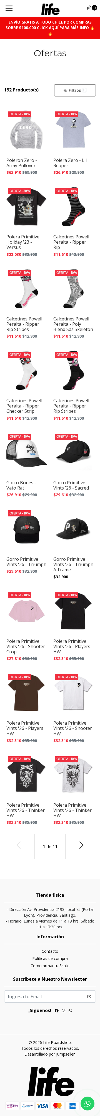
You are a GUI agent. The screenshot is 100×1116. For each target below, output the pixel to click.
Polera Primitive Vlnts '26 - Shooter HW (72, 728)
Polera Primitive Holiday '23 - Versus (22, 242)
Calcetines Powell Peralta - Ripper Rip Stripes (24, 324)
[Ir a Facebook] (57, 1011)
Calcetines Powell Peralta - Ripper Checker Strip (24, 406)
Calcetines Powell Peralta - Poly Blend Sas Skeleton (73, 324)
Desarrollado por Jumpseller (49, 1054)
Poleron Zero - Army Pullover (21, 163)
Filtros (77, 90)
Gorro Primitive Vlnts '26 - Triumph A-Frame (73, 565)
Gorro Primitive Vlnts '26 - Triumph (26, 562)
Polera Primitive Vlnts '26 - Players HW (71, 647)
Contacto (50, 951)
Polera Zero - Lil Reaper (70, 163)
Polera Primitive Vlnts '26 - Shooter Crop (25, 647)
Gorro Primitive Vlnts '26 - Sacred (71, 485)
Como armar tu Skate (50, 965)
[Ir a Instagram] (63, 1011)
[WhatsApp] (70, 1011)
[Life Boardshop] (50, 8)
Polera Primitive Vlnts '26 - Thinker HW (25, 810)
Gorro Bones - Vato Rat (21, 485)
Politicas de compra (50, 958)
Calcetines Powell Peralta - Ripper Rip (71, 242)
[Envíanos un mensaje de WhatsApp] (87, 1103)
